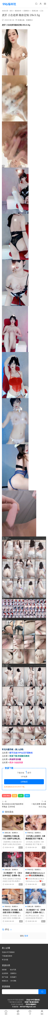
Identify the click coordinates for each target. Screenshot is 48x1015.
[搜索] (36, 3)
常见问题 (5, 960)
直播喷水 (29, 20)
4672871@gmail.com (28, 1007)
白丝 (14, 796)
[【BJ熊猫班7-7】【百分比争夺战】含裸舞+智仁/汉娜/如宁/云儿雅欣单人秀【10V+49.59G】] (12, 859)
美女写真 (13, 970)
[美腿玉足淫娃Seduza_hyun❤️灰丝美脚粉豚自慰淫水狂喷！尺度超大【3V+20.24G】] (35, 859)
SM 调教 (13, 981)
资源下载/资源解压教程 (19, 756)
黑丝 (27, 796)
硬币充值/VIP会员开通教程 (21, 752)
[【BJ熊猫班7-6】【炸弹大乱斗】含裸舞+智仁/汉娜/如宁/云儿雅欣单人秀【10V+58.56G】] (35, 896)
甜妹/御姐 (6, 796)
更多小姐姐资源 (16, 762)
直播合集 (21, 20)
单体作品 (30, 833)
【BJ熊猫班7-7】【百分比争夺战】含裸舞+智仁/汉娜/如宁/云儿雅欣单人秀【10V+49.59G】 (12, 874)
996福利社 (9, 4)
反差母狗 (5, 973)
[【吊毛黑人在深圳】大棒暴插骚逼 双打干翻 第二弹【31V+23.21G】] (35, 822)
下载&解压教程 (7, 956)
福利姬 (5, 970)
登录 (26, 936)
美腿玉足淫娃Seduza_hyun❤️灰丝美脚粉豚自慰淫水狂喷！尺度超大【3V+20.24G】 (35, 874)
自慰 (20, 796)
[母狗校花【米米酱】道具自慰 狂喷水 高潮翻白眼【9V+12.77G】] (12, 896)
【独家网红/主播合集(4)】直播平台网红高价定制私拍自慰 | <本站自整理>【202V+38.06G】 (12, 837)
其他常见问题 (15, 759)
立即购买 (24, 782)
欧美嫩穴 (13, 977)
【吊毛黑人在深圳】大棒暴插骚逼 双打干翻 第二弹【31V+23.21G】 (35, 837)
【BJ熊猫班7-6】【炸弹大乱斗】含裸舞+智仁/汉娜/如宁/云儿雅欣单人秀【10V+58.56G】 (35, 911)
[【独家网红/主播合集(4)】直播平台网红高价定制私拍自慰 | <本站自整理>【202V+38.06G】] (12, 822)
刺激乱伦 (5, 981)
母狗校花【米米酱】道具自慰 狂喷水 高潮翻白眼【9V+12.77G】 (12, 911)
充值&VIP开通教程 (8, 952)
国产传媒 (5, 977)
